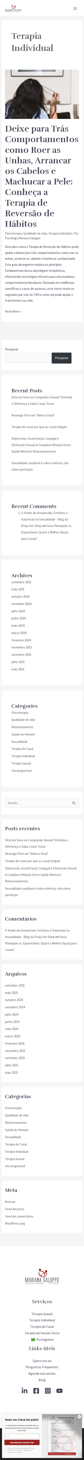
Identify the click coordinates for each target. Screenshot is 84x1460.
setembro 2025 (21, 582)
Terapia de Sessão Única (42, 1333)
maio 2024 (17, 625)
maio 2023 (17, 669)
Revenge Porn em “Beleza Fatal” (33, 415)
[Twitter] (24, 1391)
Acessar (10, 1202)
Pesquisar (11, 349)
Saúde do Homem (23, 734)
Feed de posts (14, 1209)
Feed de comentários (19, 1216)
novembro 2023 (21, 647)
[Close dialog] (79, 1416)
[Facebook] (36, 1391)
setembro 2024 (21, 604)
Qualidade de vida (35, 233)
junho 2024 (18, 618)
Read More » (13, 311)
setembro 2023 (21, 654)
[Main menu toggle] (75, 8)
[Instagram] (48, 1391)
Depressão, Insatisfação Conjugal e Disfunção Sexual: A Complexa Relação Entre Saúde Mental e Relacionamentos (41, 444)
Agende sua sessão (42, 1373)
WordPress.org (15, 1223)
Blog (42, 1380)
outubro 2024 (20, 596)
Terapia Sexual (21, 763)
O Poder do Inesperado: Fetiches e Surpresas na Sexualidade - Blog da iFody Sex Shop (44, 519)
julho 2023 (18, 662)
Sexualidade (19, 742)
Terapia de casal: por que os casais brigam (39, 427)
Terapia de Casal (22, 749)
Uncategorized (21, 771)
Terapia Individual (60, 233)
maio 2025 (17, 589)
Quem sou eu (42, 1361)
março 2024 (18, 633)
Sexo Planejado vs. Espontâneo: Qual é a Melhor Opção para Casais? (46, 532)
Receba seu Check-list (22, 1442)
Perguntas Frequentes (42, 1367)
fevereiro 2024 (21, 640)
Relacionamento (22, 727)
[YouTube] (59, 1391)
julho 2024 (18, 611)
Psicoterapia (13, 233)
